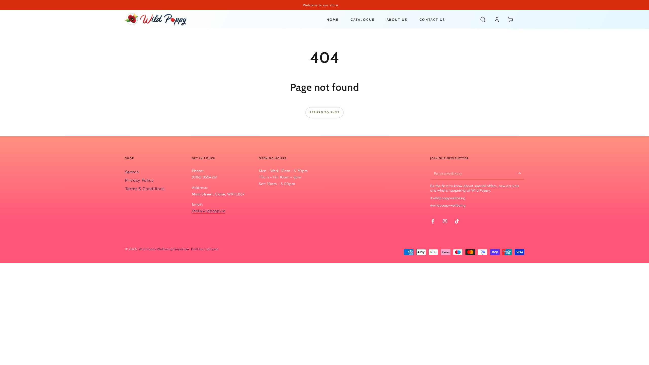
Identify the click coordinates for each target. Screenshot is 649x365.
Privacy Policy (139, 180)
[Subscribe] (521, 173)
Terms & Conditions (145, 188)
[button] (483, 19)
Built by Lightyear (205, 249)
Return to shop (325, 112)
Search (132, 171)
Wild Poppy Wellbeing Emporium (164, 249)
